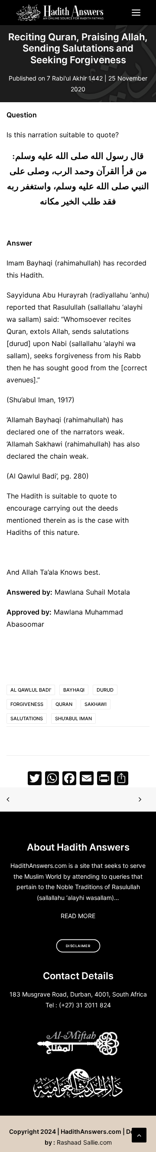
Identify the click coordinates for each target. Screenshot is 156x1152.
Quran (63, 704)
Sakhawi (95, 704)
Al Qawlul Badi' (30, 690)
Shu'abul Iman (73, 718)
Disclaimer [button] (78, 946)
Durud (105, 690)
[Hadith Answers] (60, 12)
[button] (136, 12)
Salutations (26, 718)
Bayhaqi (73, 690)
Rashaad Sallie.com (84, 1142)
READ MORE (78, 915)
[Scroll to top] (139, 1134)
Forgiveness (26, 704)
